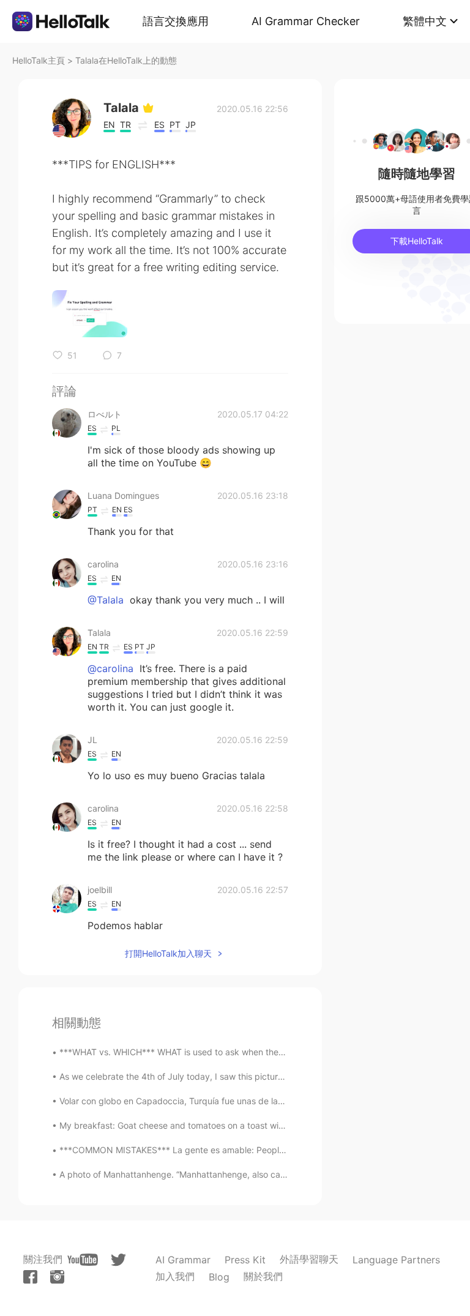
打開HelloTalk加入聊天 (168, 953)
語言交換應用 (176, 21)
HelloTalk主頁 (38, 60)
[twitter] (118, 1260)
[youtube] (82, 1260)
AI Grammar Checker (306, 21)
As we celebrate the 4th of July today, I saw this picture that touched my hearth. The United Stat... (257, 1076)
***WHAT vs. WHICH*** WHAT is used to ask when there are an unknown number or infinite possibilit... (264, 1052)
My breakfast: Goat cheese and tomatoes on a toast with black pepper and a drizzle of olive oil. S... (258, 1125)
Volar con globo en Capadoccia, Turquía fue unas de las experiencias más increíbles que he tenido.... (260, 1101)
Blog (219, 1277)
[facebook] (30, 1277)
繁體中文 (425, 21)
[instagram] (57, 1277)
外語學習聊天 (309, 1259)
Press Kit (245, 1260)
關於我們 (263, 1276)
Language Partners (396, 1260)
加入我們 (175, 1276)
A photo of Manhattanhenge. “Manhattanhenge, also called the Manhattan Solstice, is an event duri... (260, 1174)
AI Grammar (183, 1260)
